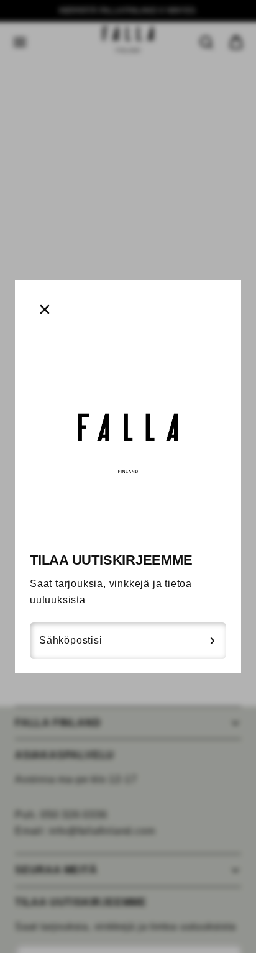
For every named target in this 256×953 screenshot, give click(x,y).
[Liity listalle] (212, 640)
